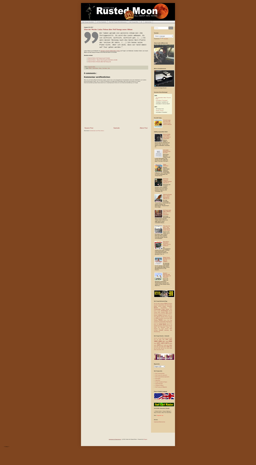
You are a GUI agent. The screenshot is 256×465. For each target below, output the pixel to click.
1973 (167, 343)
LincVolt (170, 316)
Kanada (163, 316)
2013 (168, 348)
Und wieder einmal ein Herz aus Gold (166, 151)
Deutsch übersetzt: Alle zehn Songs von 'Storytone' (167, 275)
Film (167, 312)
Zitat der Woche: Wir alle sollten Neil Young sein (99, 61)
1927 (157, 338)
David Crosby (157, 310)
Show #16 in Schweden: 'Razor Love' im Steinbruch (166, 243)
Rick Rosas (169, 322)
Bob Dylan (169, 304)
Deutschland (165, 310)
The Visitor (104, 68)
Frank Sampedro (162, 313)
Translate (166, 38)
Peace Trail (167, 320)
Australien (156, 304)
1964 (170, 339)
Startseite (116, 128)
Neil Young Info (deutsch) (161, 375)
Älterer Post (144, 128)
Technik (170, 325)
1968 (167, 341)
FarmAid (163, 312)
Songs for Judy (169, 324)
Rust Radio (157, 378)
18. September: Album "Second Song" (163, 98)
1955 (165, 338)
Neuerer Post (88, 128)
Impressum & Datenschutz (115, 439)
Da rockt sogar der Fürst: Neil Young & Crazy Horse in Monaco (167, 122)
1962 (163, 339)
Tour (171, 328)
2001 (159, 348)
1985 (160, 346)
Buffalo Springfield (167, 306)
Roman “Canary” (160, 110)
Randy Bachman (163, 322)
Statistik (156, 325)
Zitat (109, 68)
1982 (170, 345)
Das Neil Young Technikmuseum (118, 22)
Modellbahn (161, 318)
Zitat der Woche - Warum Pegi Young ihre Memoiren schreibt (102, 60)
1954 (163, 338)
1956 (167, 338)
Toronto (167, 328)
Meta (157, 318)
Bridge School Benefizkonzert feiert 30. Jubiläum (166, 259)
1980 (168, 345)
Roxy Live (156, 324)
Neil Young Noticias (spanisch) (162, 376)
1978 (165, 345)
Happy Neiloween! (165, 165)
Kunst (166, 316)
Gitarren (170, 313)
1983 (155, 346)
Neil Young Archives (159, 373)
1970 (155, 343)
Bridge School (158, 306)
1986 (162, 346)
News (100, 68)
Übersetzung (157, 331)
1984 (157, 346)
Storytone (160, 325)
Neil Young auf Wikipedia (161, 387)
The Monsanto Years (164, 327)
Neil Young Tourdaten (88, 22)
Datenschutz (148, 22)
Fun (167, 313)
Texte (156, 327)
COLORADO (165, 307)
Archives (170, 303)
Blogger (145, 439)
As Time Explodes (101, 22)
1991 (155, 348)
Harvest (156, 315)
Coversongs (158, 309)
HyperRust (157, 380)
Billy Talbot (164, 304)
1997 (157, 348)
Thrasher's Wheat (159, 385)
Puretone (170, 321)
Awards (160, 304)
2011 (164, 348)
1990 (171, 346)
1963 (167, 339)
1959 (155, 339)
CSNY (170, 307)
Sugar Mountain (159, 383)
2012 (166, 348)
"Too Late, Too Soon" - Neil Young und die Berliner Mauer (166, 228)
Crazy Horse (166, 309)
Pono (158, 321)
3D (141, 22)
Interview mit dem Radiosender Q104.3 (110, 50)
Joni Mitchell (157, 316)
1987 (165, 346)
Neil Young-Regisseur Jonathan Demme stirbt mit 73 (167, 180)
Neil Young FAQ (133, 22)
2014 (171, 348)
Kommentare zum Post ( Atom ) (97, 130)
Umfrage (156, 330)
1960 (157, 339)
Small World (162, 324)
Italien (169, 315)
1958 (171, 338)
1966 (160, 341)
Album (90, 68)
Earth (159, 312)
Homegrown (165, 315)
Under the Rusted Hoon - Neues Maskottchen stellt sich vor (167, 196)
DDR (171, 309)
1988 (168, 346)
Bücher (157, 307)
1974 (170, 343)
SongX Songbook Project (161, 381)
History (160, 315)
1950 (161, 338)
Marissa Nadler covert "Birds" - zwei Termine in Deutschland (166, 136)
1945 (159, 338)
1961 (160, 339)
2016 (158, 349)
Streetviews (165, 325)
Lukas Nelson (95, 68)
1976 (159, 345)
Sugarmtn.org (160, 415)
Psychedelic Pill (164, 321)
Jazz (171, 315)
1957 (169, 338)
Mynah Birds (167, 318)
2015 (155, 349)
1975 (155, 345)
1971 (159, 343)
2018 (163, 349)
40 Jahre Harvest (160, 303)
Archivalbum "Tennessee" (162, 100)
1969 (170, 341)
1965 (156, 341)
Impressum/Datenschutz (159, 421)
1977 (162, 345)
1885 (155, 338)
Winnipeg (167, 330)
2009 (162, 348)
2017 (160, 349)
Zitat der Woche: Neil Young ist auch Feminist (99, 58)
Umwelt (161, 330)
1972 (163, 343)
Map (155, 318)
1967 (164, 341)
